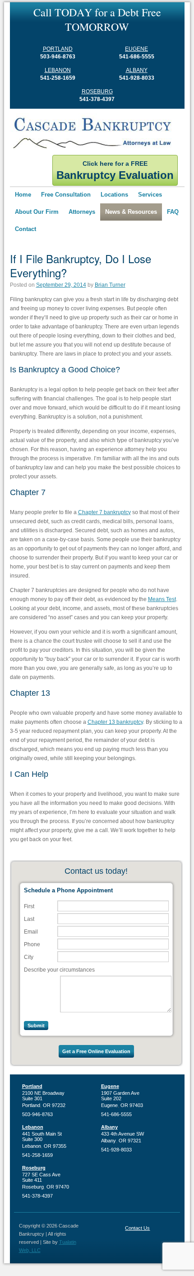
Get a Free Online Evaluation (96, 1051)
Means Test (162, 599)
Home (23, 194)
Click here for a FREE (115, 170)
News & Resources (131, 211)
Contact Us (137, 1228)
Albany (137, 70)
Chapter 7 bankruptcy (104, 512)
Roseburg (97, 91)
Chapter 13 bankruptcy (115, 722)
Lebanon (58, 70)
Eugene (136, 49)
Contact (25, 229)
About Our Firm (37, 211)
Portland (58, 49)
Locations (114, 194)
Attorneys (82, 211)
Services (150, 194)
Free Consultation (66, 194)
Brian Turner (110, 285)
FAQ (173, 211)
